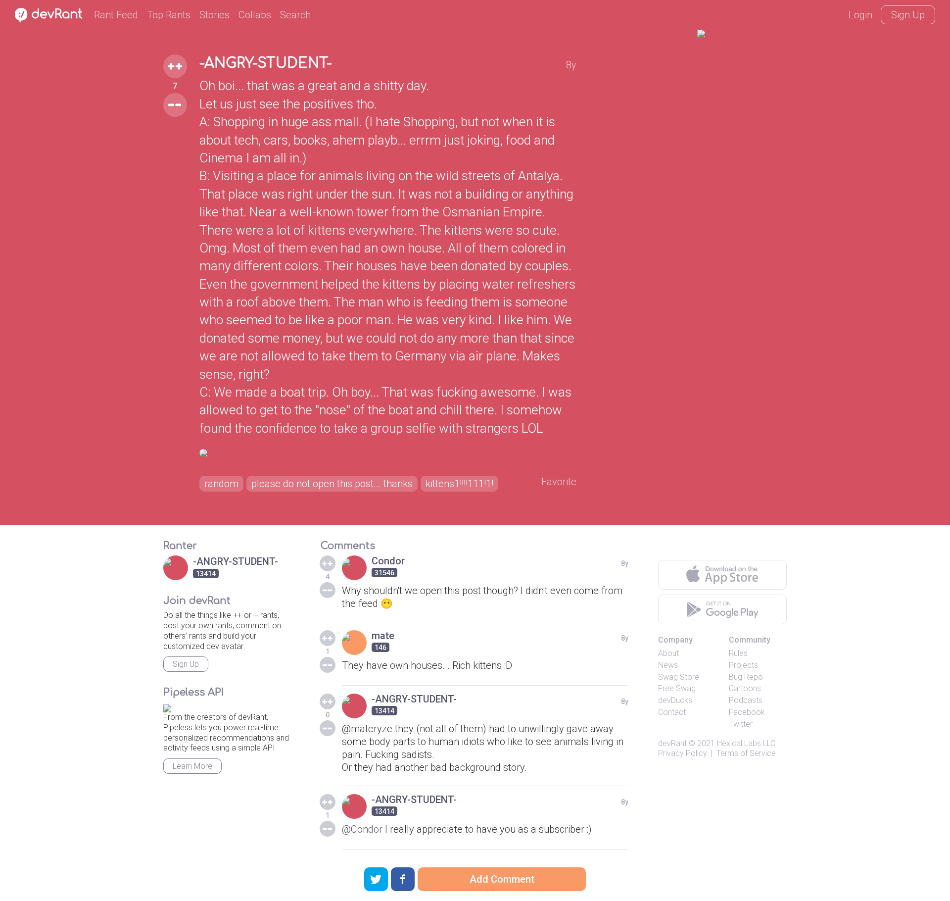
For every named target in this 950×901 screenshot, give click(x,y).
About (668, 653)
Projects (743, 665)
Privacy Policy (682, 753)
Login (860, 15)
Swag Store (678, 677)
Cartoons (745, 688)
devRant (672, 743)
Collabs (254, 15)
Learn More (192, 766)
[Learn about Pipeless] (167, 706)
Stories (214, 15)
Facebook (747, 712)
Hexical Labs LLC (746, 743)
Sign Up (908, 15)
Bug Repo (746, 677)
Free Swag (677, 688)
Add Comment (502, 879)
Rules (738, 653)
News (668, 665)
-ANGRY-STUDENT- (265, 63)
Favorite (558, 482)
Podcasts (745, 700)
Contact (672, 712)
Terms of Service (746, 753)
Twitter (741, 724)
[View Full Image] (387, 453)
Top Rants (168, 15)
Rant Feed (116, 15)
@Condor (362, 829)
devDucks (675, 700)
